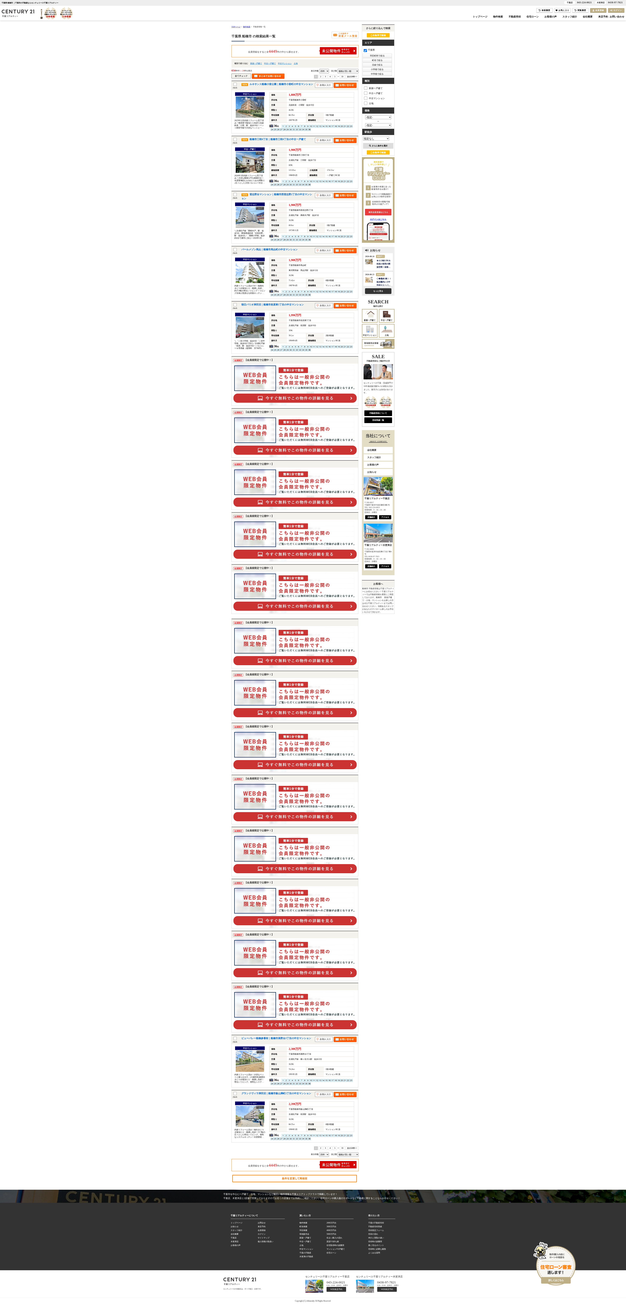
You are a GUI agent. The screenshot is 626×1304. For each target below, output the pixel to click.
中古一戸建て (270, 63)
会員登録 (599, 10)
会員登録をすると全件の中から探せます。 (274, 51)
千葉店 (234, 1238)
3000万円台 (331, 1226)
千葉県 (371, 50)
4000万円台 (331, 1230)
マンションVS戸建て (336, 1249)
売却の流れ (373, 1234)
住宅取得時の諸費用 (335, 1245)
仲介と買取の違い (376, 1238)
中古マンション (285, 63)
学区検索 (303, 1230)
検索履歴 (546, 10)
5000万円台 (331, 1234)
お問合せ (262, 1223)
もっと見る (378, 291)
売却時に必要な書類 (377, 1249)
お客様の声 (550, 16)
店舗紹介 (371, 517)
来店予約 (603, 16)
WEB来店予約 (336, 1289)
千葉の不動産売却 (376, 1223)
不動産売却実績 (375, 1226)
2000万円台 (331, 1223)
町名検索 (303, 1226)
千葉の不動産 (305, 1253)
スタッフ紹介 (569, 16)
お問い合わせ (617, 16)
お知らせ (371, 472)
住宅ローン (533, 16)
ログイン (617, 10)
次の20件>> (352, 76)
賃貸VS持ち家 (333, 1241)
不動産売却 (515, 16)
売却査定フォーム (376, 1230)
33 (342, 76)
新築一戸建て (256, 63)
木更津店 (234, 1241)
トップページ (480, 16)
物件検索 (498, 16)
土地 (296, 63)
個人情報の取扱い (265, 1241)
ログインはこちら (378, 219)
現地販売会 (304, 1234)
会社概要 (588, 16)
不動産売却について (378, 413)
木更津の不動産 (306, 1256)
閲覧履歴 (582, 10)
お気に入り (564, 10)
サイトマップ (263, 1238)
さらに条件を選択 (380, 146)
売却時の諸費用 (375, 1241)
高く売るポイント (376, 1245)
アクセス (385, 517)
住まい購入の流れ (334, 1238)
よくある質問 (374, 1253)
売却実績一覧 (378, 420)
